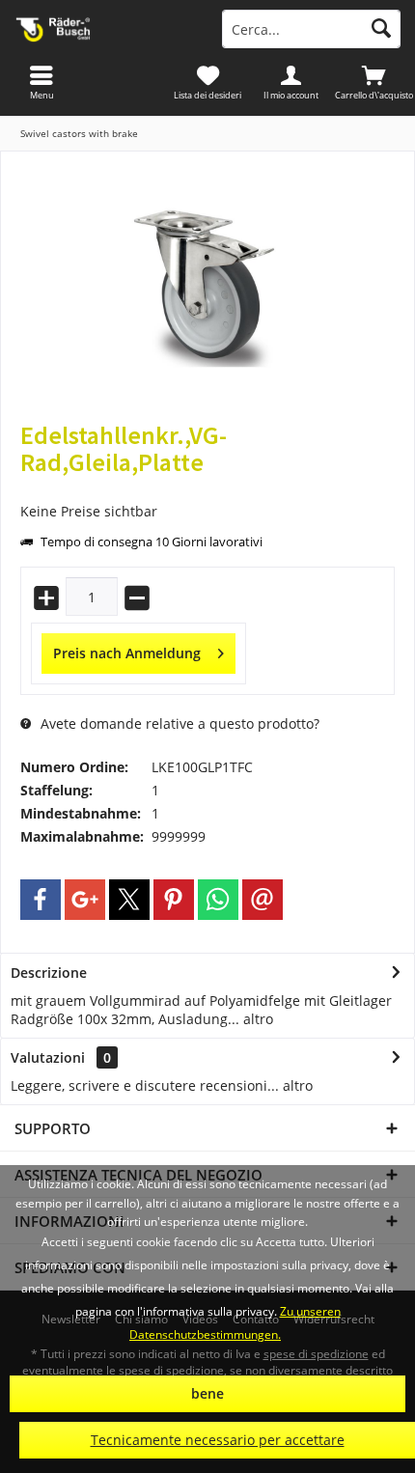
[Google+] (85, 899)
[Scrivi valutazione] (207, 488)
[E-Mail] (262, 899)
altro (256, 1019)
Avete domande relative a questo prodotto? (178, 723)
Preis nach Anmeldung (127, 653)
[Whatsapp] (218, 899)
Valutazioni (48, 1057)
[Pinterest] (173, 899)
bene (207, 1393)
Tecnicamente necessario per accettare (218, 1440)
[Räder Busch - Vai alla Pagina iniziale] (103, 29)
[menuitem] (373, 82)
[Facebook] (40, 899)
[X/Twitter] (129, 899)
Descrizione (49, 972)
